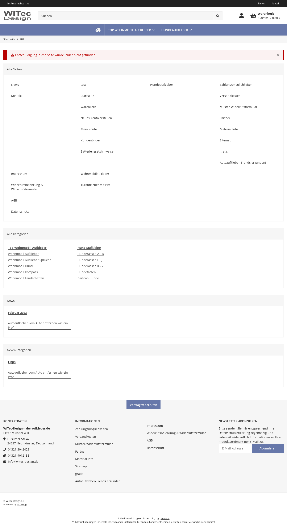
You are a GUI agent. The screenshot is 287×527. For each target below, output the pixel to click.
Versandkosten (85, 437)
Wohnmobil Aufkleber (23, 254)
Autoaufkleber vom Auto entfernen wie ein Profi (38, 325)
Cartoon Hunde (88, 278)
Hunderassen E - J (90, 260)
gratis (79, 474)
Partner (80, 451)
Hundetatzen (87, 272)
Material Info (84, 459)
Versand (165, 518)
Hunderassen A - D (91, 254)
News (261, 3)
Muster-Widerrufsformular (94, 444)
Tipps (12, 362)
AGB (150, 440)
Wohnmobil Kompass (23, 272)
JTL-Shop (22, 504)
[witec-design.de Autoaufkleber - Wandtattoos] (17, 16)
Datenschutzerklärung (234, 433)
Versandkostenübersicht (202, 521)
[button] (241, 15)
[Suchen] (217, 15)
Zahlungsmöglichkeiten (91, 429)
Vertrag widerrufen (143, 405)
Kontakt (275, 3)
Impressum (155, 426)
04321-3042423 (18, 449)
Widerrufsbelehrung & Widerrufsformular (176, 433)
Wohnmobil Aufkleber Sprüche (29, 260)
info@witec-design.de (23, 462)
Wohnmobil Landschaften (26, 278)
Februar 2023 (17, 313)
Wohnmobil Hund (20, 266)
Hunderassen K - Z (91, 266)
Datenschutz (156, 448)
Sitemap (81, 466)
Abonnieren (267, 448)
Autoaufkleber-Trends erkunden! (98, 481)
